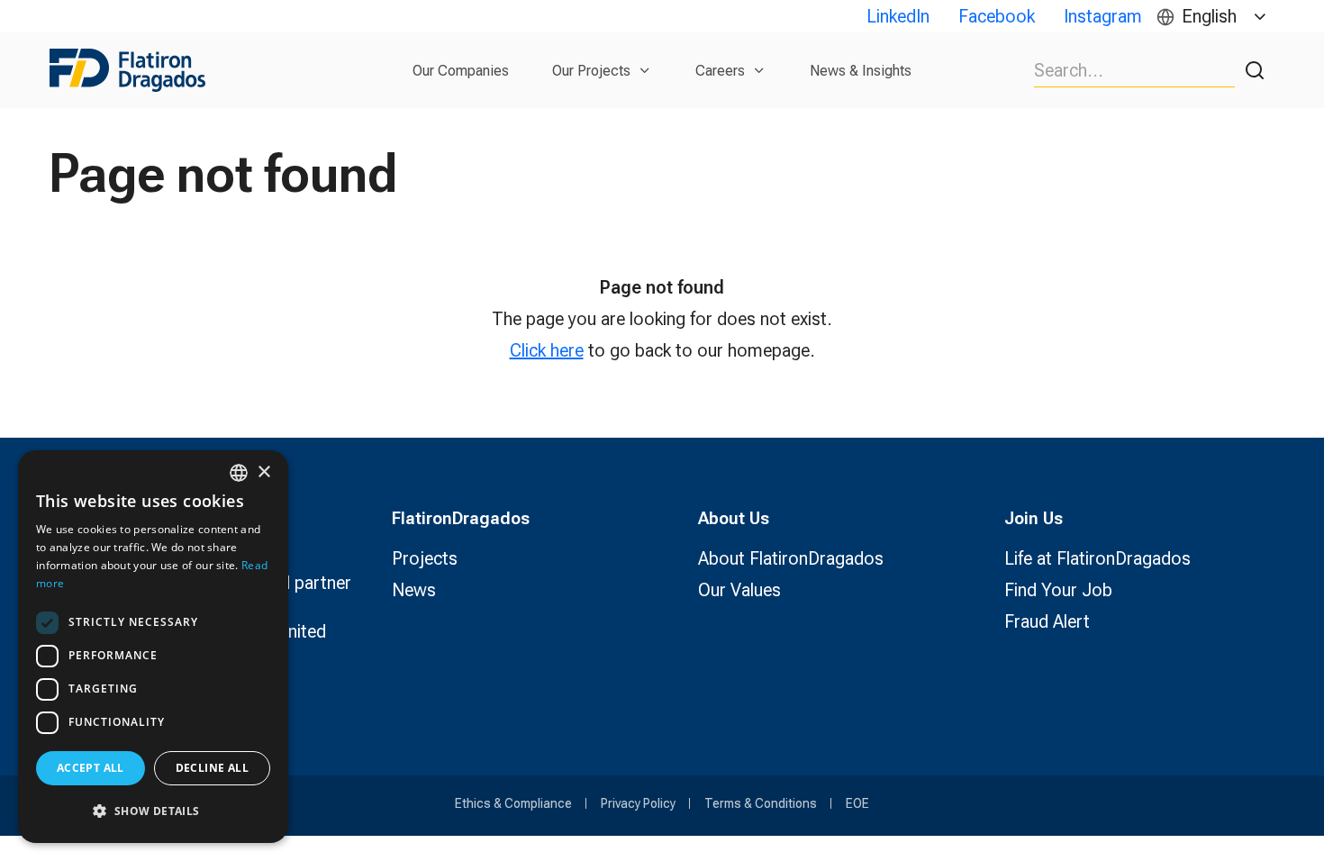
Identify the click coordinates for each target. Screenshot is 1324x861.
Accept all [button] (90, 767)
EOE (857, 803)
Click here (547, 350)
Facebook (996, 16)
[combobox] (239, 473)
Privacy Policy (638, 803)
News (414, 590)
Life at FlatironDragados (1097, 558)
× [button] (263, 472)
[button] (153, 811)
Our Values (739, 590)
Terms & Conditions (760, 803)
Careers (720, 70)
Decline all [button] (212, 767)
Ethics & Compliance (513, 803)
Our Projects (591, 70)
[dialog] (153, 646)
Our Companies (461, 70)
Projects (425, 558)
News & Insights (860, 70)
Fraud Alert (1047, 621)
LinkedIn (898, 16)
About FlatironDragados (791, 558)
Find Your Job (1058, 590)
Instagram (1103, 16)
